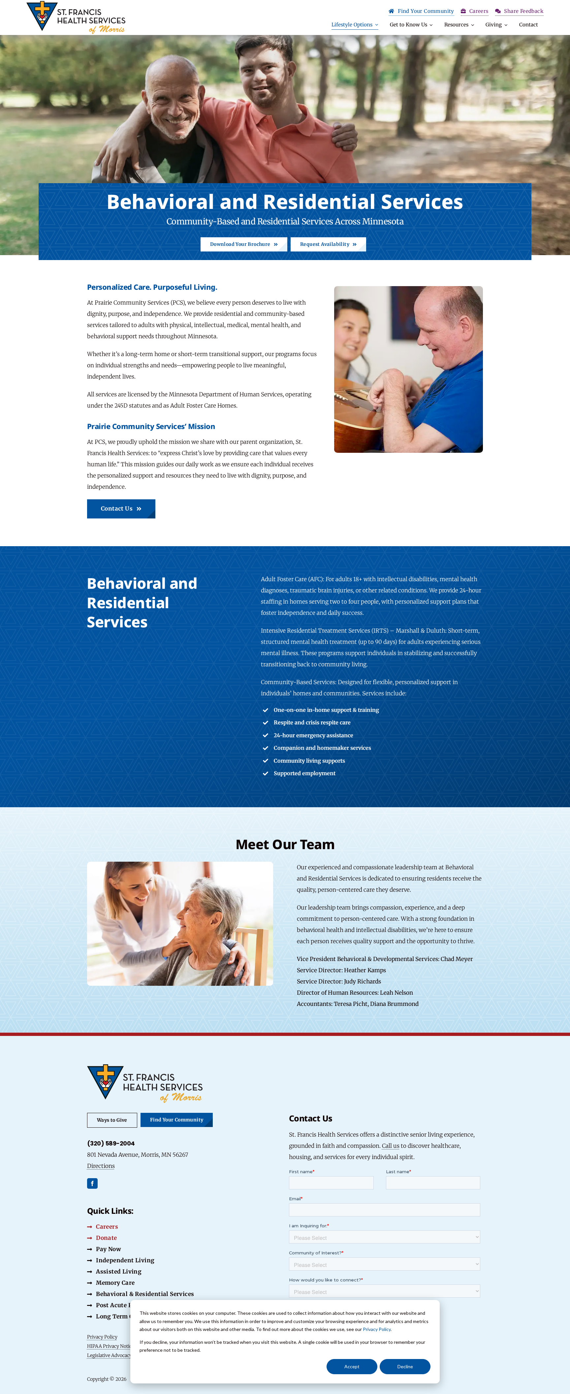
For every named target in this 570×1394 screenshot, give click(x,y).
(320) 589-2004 (111, 1143)
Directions (101, 1166)
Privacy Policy (377, 1329)
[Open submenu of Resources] (471, 25)
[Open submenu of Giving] (505, 25)
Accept (352, 1366)
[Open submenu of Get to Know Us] (430, 25)
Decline (405, 1366)
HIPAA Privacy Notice (110, 1346)
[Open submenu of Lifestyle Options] (375, 25)
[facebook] (92, 1183)
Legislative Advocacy (109, 1355)
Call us (390, 1145)
